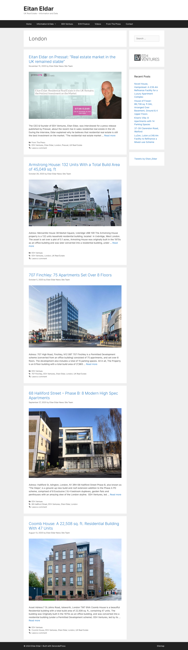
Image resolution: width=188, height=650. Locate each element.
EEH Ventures (37, 145)
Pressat (65, 145)
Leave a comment (39, 148)
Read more (109, 135)
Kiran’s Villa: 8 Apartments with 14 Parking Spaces (144, 121)
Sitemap (160, 646)
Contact (129, 24)
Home (29, 24)
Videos (98, 24)
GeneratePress (58, 646)
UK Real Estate (75, 145)
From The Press (113, 24)
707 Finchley (37, 374)
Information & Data (45, 24)
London (57, 145)
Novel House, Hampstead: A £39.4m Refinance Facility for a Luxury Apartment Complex (146, 90)
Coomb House (38, 630)
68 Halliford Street (39, 504)
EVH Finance (84, 24)
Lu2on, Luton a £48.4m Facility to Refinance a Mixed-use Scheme (146, 138)
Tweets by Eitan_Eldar (145, 158)
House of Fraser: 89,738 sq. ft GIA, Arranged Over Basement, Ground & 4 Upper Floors (146, 107)
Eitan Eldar (39, 8)
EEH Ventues (67, 24)
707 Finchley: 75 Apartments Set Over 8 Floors (70, 275)
